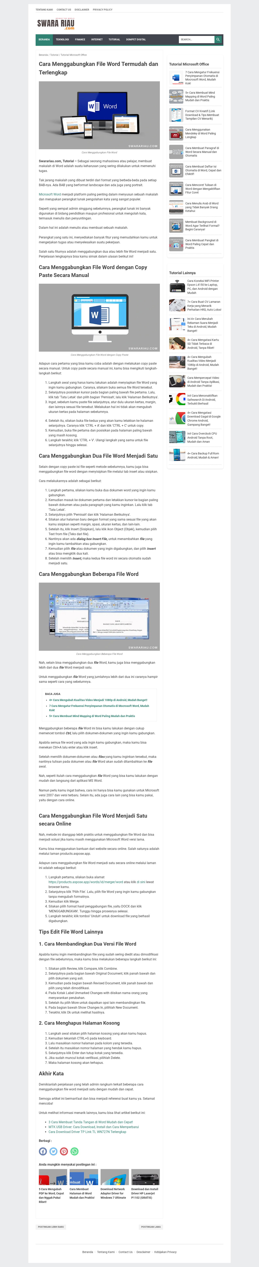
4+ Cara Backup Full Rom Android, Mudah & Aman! (203, 455)
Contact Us (64, 9)
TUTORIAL (114, 39)
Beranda (44, 39)
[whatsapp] (74, 1151)
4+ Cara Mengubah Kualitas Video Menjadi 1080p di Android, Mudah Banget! (98, 700)
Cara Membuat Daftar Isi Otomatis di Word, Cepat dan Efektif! (203, 170)
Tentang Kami (44, 9)
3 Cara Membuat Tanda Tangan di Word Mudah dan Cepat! (91, 1122)
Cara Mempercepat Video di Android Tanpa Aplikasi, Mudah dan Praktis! (203, 381)
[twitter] (53, 1151)
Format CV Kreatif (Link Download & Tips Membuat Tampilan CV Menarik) (202, 115)
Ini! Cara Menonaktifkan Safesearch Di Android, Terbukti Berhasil (202, 399)
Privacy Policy (102, 9)
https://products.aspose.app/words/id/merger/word (86, 882)
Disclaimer (82, 9)
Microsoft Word (50, 194)
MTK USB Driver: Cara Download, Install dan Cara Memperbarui (94, 1127)
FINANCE (80, 39)
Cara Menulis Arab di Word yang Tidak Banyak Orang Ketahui (202, 207)
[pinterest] (64, 1151)
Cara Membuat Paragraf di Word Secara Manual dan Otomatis (202, 151)
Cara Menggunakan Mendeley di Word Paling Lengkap (200, 133)
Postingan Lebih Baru (51, 1227)
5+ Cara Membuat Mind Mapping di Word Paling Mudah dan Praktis (92, 716)
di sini (141, 882)
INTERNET (97, 39)
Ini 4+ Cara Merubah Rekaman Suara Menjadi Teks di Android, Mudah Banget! (202, 324)
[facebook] (43, 1151)
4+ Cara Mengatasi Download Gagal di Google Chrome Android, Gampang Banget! (204, 418)
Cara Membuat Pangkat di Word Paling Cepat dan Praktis (201, 244)
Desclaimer (143, 1252)
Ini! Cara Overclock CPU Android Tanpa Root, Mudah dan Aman (202, 437)
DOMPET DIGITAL (136, 39)
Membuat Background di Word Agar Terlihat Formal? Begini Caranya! (202, 225)
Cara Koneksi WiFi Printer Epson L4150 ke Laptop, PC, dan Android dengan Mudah (203, 286)
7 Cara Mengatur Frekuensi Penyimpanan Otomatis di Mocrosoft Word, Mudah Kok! (202, 78)
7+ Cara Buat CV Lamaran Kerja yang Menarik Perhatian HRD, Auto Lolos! (204, 305)
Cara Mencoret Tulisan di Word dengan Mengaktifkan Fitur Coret (202, 188)
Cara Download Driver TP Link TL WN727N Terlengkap (87, 1132)
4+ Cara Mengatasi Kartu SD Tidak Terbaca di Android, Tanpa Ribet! (203, 343)
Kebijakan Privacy (165, 1252)
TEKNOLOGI (62, 39)
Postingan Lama (151, 1227)
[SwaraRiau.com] (56, 23)
